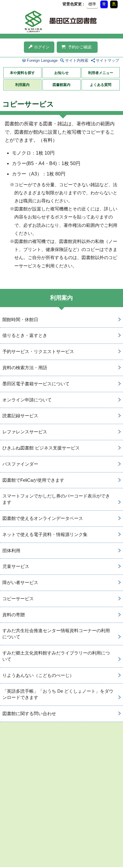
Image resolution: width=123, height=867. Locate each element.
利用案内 (22, 85)
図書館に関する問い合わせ (29, 713)
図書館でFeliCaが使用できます (33, 480)
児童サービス (15, 566)
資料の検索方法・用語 (24, 367)
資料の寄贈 (13, 614)
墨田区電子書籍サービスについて (36, 383)
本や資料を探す (22, 73)
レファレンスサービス (24, 431)
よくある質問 (100, 85)
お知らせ (61, 73)
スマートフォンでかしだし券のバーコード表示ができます (56, 499)
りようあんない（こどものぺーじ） (38, 675)
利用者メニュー (100, 73)
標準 (92, 4)
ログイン (42, 47)
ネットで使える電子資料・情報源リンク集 (44, 534)
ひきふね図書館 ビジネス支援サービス (41, 447)
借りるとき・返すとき (24, 335)
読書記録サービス (20, 415)
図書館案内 (61, 85)
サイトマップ (107, 60)
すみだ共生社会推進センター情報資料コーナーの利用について (56, 633)
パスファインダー (20, 463)
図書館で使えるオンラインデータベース (42, 518)
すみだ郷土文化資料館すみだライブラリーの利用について (56, 656)
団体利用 (11, 550)
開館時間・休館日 (20, 319)
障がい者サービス (20, 582)
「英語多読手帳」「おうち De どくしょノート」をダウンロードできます (57, 694)
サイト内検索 (76, 60)
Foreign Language (42, 60)
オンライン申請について (27, 399)
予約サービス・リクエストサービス (38, 351)
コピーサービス (18, 598)
